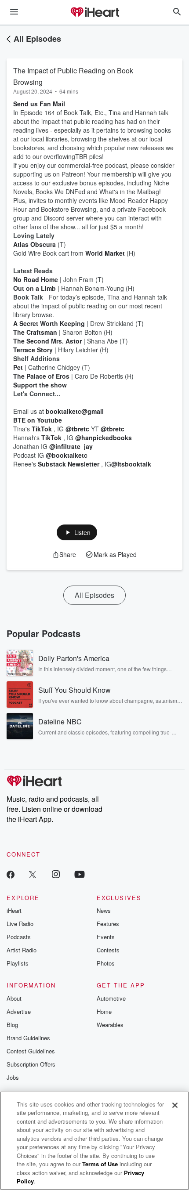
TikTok (42, 428)
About (14, 998)
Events (106, 937)
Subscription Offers (31, 1064)
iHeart (14, 910)
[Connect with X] (32, 874)
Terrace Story (33, 349)
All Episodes (37, 38)
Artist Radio (21, 950)
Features (108, 923)
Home (104, 1011)
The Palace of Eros (41, 376)
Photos (106, 963)
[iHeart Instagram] (56, 874)
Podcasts (19, 937)
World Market (105, 253)
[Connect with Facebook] (11, 874)
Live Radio (20, 923)
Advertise (19, 1011)
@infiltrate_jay (71, 446)
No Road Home (35, 279)
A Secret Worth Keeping (49, 323)
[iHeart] (94, 13)
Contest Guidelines (31, 1051)
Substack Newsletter (68, 463)
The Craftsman (35, 332)
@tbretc (77, 428)
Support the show (40, 384)
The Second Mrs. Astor (47, 340)
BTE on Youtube (37, 420)
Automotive (111, 998)
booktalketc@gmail (75, 411)
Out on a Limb (34, 288)
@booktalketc (66, 455)
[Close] (175, 1105)
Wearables (110, 1024)
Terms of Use (100, 1164)
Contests (108, 950)
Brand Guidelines (28, 1038)
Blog (12, 1024)
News (104, 910)
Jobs (13, 1077)
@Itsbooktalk (131, 463)
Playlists (18, 963)
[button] (77, 532)
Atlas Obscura (34, 244)
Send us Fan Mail (39, 103)
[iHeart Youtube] (79, 874)
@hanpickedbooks (103, 437)
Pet (18, 367)
